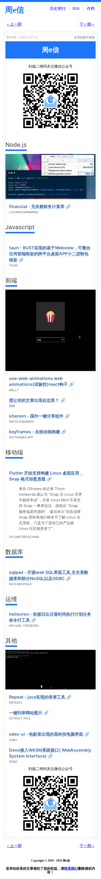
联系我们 (71, 868)
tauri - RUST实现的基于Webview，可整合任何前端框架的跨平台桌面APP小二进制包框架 (49, 253)
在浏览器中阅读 (84, 37)
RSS (76, 8)
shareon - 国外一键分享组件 (36, 415)
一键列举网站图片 (25, 712)
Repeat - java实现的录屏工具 (37, 697)
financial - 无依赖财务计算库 (36, 206)
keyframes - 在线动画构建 (34, 431)
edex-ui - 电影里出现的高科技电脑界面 (46, 734)
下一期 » (86, 24)
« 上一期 (14, 24)
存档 (91, 8)
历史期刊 (57, 8)
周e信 (14, 9)
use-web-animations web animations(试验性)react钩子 (38, 381)
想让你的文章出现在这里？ (34, 400)
